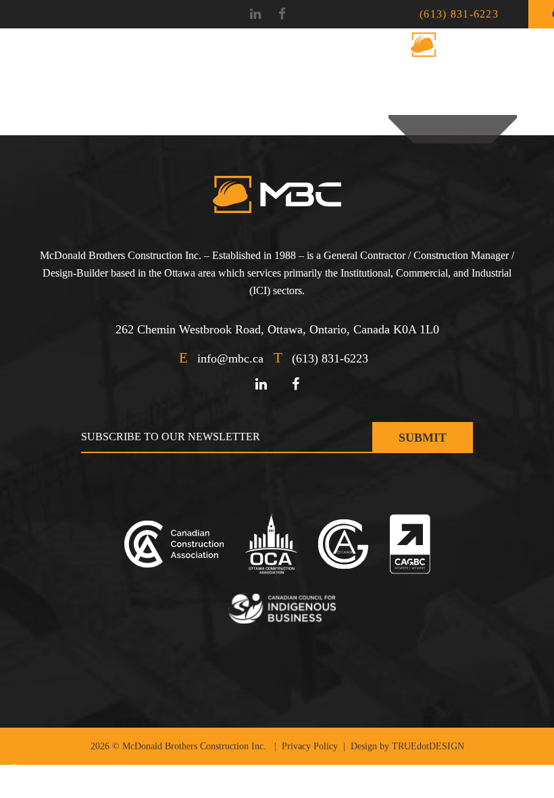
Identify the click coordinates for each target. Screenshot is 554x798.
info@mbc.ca (230, 358)
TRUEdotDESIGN (428, 746)
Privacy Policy (310, 746)
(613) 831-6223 (459, 14)
